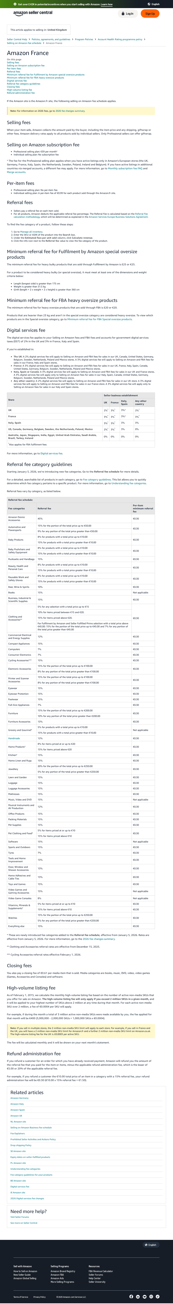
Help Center (95, 1278)
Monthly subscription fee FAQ (125, 168)
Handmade (14, 738)
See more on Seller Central (23, 1222)
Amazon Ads (57, 1278)
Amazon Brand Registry (63, 1271)
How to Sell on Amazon (25, 1271)
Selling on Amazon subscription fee (25, 65)
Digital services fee (17, 80)
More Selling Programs (62, 1281)
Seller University (97, 1281)
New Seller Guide (22, 1274)
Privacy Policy (39, 1297)
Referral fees (13, 71)
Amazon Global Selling (25, 1278)
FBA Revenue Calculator (101, 1271)
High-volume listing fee (19, 89)
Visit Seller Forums (19, 1217)
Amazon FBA (57, 1274)
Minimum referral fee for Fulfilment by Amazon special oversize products (45, 74)
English (152, 1244)
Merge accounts (16, 171)
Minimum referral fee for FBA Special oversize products (99, 319)
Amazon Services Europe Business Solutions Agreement (118, 216)
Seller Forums (96, 1274)
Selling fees (13, 62)
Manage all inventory (31, 231)
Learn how (107, 4)
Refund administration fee (21, 92)
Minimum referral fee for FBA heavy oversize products (35, 77)
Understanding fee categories (129, 483)
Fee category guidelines (97, 479)
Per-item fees (14, 68)
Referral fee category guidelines (23, 83)
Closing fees (13, 86)
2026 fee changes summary (70, 110)
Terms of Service (21, 1297)
